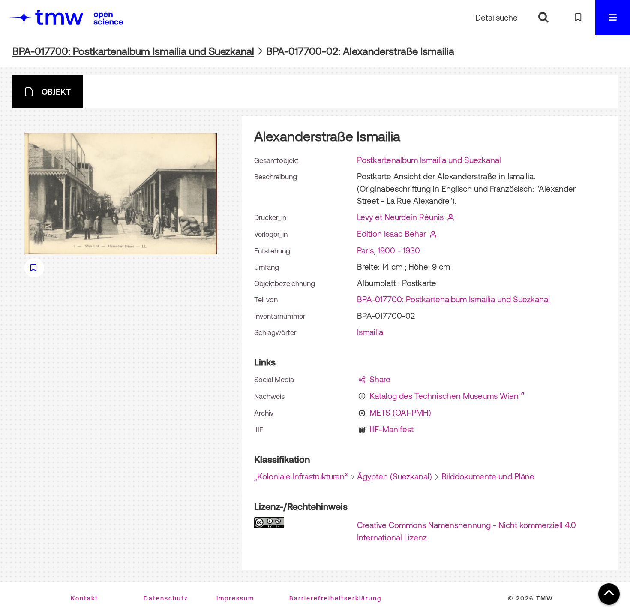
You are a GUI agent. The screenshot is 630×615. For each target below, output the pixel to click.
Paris (365, 250)
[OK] (543, 17)
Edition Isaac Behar (391, 233)
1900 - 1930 (399, 250)
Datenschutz (166, 598)
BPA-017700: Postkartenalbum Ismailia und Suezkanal (133, 51)
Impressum (235, 598)
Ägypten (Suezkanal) (394, 476)
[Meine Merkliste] (578, 17)
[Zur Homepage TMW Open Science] (108, 18)
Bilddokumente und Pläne (487, 476)
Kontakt (84, 598)
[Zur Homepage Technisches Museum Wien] (46, 17)
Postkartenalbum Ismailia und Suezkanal (429, 160)
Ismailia (370, 332)
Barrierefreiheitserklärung (335, 598)
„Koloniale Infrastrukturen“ (301, 476)
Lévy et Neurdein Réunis (400, 217)
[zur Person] (451, 217)
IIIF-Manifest (391, 429)
